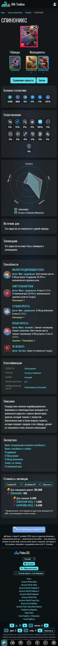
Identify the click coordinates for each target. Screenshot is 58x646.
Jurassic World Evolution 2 (29, 590)
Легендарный (30, 368)
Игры (3, 12)
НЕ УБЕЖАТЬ (18, 346)
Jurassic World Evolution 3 (29, 587)
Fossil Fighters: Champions (29, 615)
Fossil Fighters (29, 618)
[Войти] (55, 4)
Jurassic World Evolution (29, 594)
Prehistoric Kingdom (29, 609)
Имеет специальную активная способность (25, 445)
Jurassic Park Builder (29, 603)
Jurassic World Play (29, 597)
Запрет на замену (13, 463)
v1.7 (26, 381)
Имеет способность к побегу (18, 448)
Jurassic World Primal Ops (29, 600)
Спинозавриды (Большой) (35, 387)
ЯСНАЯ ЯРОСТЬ (20, 323)
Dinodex (28, 12)
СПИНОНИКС (16, 493)
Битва (42, 80)
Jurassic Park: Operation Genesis (29, 606)
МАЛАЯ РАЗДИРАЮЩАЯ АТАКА (28, 270)
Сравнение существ (23, 80)
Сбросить (48, 630)
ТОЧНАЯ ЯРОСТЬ (21, 306)
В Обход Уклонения (14, 459)
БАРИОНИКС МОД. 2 (25, 505)
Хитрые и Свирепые (33, 372)
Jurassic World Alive (15, 12)
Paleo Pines (29, 612)
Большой (28, 377)
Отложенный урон (13, 466)
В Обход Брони (11, 455)
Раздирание (10, 452)
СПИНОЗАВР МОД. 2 (25, 502)
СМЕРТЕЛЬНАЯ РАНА (22, 286)
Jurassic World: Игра (29, 584)
